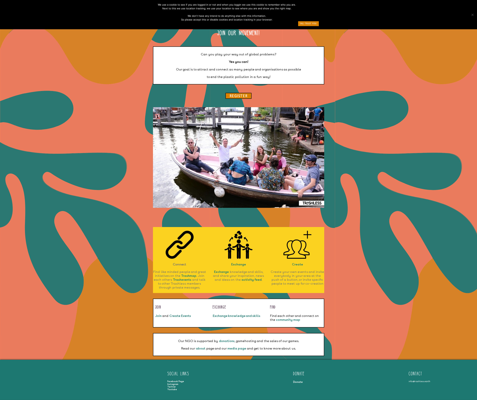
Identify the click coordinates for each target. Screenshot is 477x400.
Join (158, 316)
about (200, 348)
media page (237, 348)
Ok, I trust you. (308, 23)
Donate (298, 382)
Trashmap (188, 275)
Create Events (180, 316)
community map (288, 319)
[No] (472, 15)
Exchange (238, 264)
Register (238, 96)
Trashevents (182, 279)
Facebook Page (175, 381)
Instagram (172, 384)
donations (227, 341)
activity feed (251, 279)
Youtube (172, 389)
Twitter (171, 386)
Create (297, 264)
